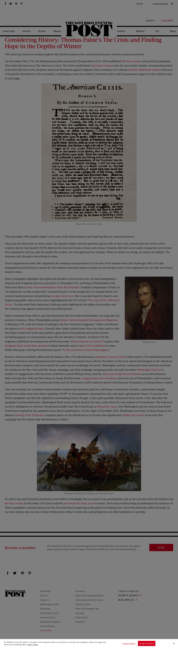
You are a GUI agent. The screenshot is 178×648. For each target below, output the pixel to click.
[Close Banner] (174, 643)
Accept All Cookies (146, 643)
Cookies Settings (128, 643)
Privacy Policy (33, 645)
